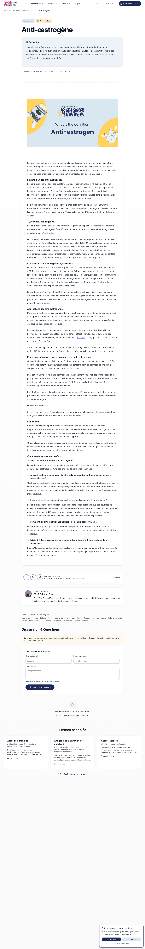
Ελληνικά (95, 618)
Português (39, 621)
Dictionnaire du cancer (23, 10)
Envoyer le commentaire (41, 687)
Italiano (111, 618)
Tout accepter (111, 939)
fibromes (81, 337)
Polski (31, 621)
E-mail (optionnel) (80, 656)
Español (77, 621)
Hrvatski (35, 618)
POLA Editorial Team (44, 594)
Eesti (73, 618)
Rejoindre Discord (131, 3)
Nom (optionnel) (31, 656)
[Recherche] (98, 4)
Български (26, 618)
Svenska (84, 621)
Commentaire (31, 666)
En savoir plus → (13, 758)
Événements (65, 4)
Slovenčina (57, 621)
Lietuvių (25, 621)
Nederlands (58, 618)
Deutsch (87, 618)
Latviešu (119, 618)
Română (48, 621)
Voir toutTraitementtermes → (73, 774)
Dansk (50, 618)
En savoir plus (132, 935)
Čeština (43, 618)
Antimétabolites (109, 741)
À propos (76, 4)
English (67, 618)
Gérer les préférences (121, 943)
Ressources (36, 3)
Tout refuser (131, 939)
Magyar (104, 618)
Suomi (79, 618)
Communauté (52, 4)
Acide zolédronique (17, 741)
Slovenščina (67, 621)
